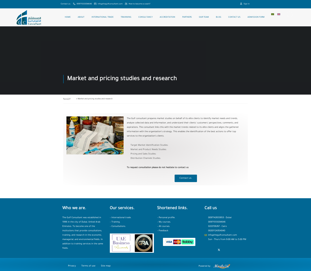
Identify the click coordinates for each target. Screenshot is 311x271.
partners (187, 17)
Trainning (126, 17)
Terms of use (88, 266)
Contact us (234, 17)
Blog (218, 17)
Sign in (247, 4)
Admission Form (256, 17)
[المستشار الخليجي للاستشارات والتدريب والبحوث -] (28, 17)
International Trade (103, 17)
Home (68, 17)
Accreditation (167, 17)
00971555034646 (84, 4)
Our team (204, 17)
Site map (106, 266)
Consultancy (145, 17)
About (81, 17)
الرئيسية (66, 99)
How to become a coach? (139, 4)
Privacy (72, 266)
